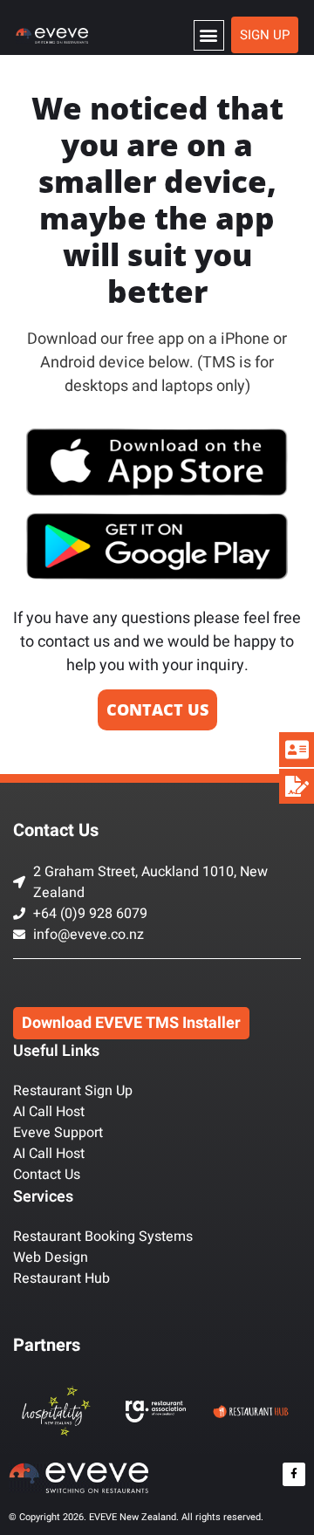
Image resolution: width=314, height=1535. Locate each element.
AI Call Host (49, 1111)
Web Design (50, 1257)
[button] (209, 35)
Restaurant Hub (61, 1278)
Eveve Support (58, 1132)
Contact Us (46, 1174)
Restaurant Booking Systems (103, 1236)
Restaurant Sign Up (73, 1090)
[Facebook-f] (294, 1474)
